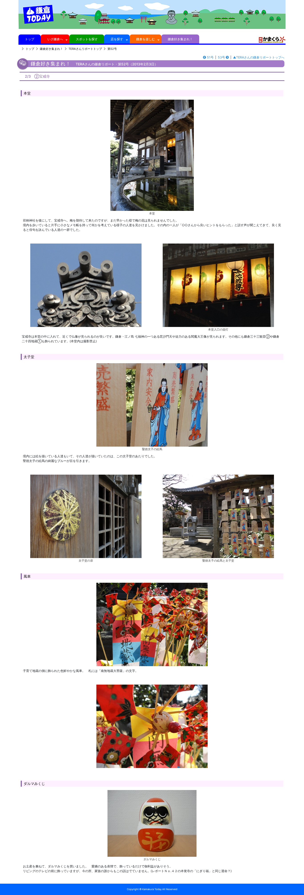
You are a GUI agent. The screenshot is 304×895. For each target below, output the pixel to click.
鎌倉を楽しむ (145, 39)
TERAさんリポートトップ (85, 48)
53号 (221, 57)
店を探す (117, 39)
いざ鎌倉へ (55, 39)
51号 (210, 57)
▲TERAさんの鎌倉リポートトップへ (258, 57)
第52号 (112, 48)
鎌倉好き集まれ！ (180, 39)
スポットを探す (87, 39)
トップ (29, 39)
